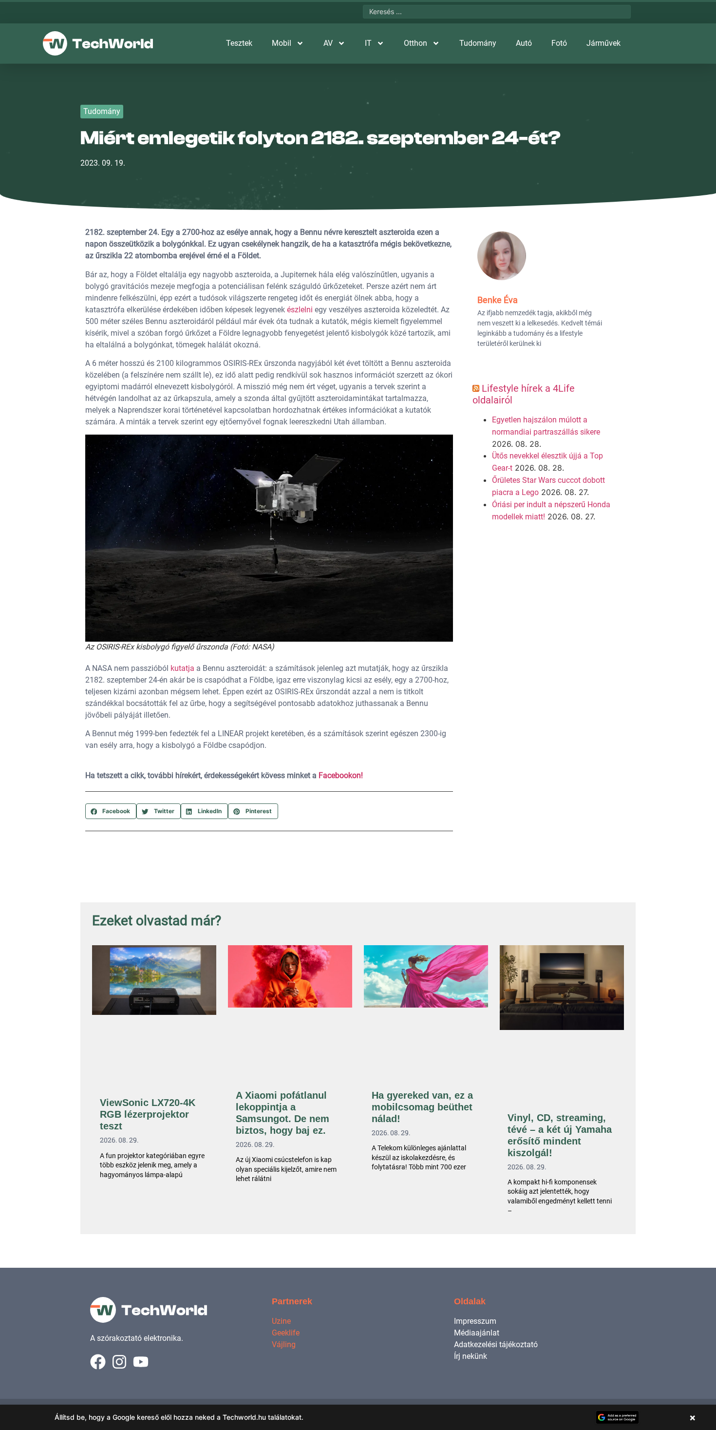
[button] (110, 811)
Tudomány (477, 43)
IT (368, 43)
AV (328, 43)
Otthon (415, 43)
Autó (524, 43)
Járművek (603, 43)
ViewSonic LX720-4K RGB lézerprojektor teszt (147, 1114)
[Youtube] (141, 1362)
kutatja (182, 668)
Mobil (281, 43)
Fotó (559, 43)
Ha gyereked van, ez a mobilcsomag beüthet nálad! (422, 1107)
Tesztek (239, 43)
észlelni (300, 309)
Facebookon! (341, 775)
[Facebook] (98, 1362)
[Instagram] (119, 1362)
